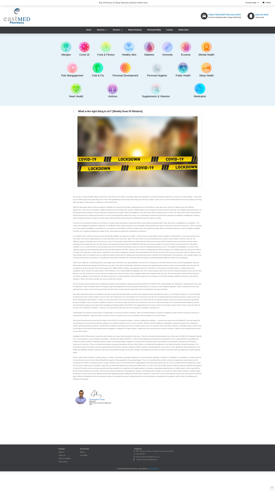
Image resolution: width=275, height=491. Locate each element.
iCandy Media (153, 469)
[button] (267, 2)
